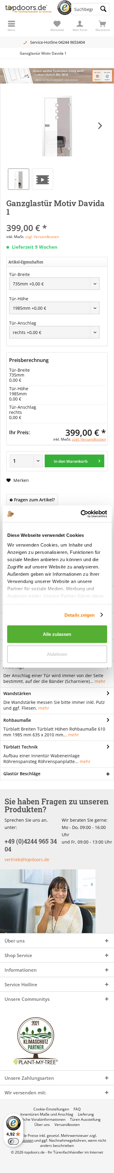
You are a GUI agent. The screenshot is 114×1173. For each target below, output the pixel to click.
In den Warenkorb (71, 461)
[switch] (13, 1141)
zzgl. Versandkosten (42, 236)
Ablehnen (57, 653)
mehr (100, 681)
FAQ (77, 1109)
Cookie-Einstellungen (51, 1109)
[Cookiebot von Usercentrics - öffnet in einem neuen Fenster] (81, 514)
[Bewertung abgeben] (57, 219)
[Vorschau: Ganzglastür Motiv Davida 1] (18, 179)
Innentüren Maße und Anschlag (46, 1114)
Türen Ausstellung (85, 1119)
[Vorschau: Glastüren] (42, 179)
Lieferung (86, 1114)
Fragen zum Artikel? (34, 500)
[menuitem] (102, 25)
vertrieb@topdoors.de (27, 859)
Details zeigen (79, 614)
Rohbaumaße (17, 720)
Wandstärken (17, 693)
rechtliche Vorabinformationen (39, 1119)
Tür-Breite (19, 274)
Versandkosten (67, 1124)
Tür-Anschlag (22, 323)
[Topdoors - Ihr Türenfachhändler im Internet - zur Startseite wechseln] (29, 9)
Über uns (42, 1124)
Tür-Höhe (18, 299)
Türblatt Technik (20, 747)
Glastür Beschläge (21, 773)
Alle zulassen (57, 634)
